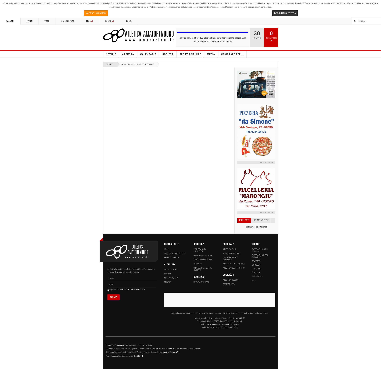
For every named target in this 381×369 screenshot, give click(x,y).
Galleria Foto (67, 21)
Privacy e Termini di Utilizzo (133, 290)
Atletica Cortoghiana (234, 264)
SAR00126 (240, 318)
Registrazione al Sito (174, 253)
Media (211, 54)
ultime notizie (260, 220)
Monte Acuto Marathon (200, 250)
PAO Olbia (197, 264)
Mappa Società (171, 278)
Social (108, 21)
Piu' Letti (244, 220)
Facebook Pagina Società (260, 250)
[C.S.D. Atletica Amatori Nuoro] (138, 35)
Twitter (256, 261)
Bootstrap (110, 352)
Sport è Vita (229, 284)
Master (167, 274)
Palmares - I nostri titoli (256, 227)
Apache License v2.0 (171, 352)
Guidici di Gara (171, 270)
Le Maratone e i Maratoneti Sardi (137, 64)
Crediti (139, 345)
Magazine (10, 21)
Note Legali (147, 345)
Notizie (111, 54)
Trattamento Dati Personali (117, 345)
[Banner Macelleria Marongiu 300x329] (256, 188)
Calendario (148, 54)
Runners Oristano (231, 253)
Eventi (29, 21)
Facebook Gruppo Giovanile (260, 256)
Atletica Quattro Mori (234, 268)
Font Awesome (112, 356)
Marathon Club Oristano (230, 259)
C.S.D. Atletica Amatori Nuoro (166, 348)
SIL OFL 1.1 (138, 356)
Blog (88, 21)
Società (167, 54)
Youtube (256, 273)
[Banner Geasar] (256, 84)
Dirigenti (132, 345)
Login (128, 21)
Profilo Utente (171, 258)
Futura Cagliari (201, 282)
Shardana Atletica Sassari (202, 269)
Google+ (256, 265)
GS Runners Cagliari (202, 255)
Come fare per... (232, 54)
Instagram (257, 277)
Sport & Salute (190, 54)
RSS (253, 280)
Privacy (167, 282)
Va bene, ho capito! (96, 13)
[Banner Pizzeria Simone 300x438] (256, 131)
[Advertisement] (220, 299)
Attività (128, 54)
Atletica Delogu (231, 280)
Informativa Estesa (285, 13)
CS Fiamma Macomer (202, 260)
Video (46, 21)
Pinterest (257, 269)
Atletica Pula (229, 249)
